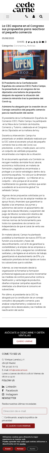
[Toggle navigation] (7, 16)
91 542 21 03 (12, 366)
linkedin (11, 386)
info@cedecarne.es (18, 370)
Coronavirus (20, 45)
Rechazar (20, 449)
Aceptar (8, 449)
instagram (12, 394)
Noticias (31, 45)
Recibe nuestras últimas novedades (19, 404)
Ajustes (32, 449)
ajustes (23, 444)
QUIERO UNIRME (24, 341)
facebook (12, 390)
